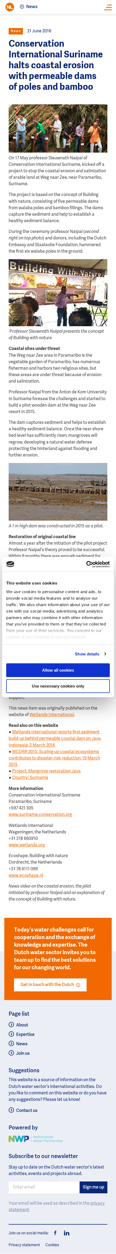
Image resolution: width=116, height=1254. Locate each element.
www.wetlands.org (27, 845)
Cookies (52, 1245)
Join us (23, 1054)
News (31, 7)
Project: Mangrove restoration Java (46, 771)
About (22, 1025)
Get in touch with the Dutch (47, 985)
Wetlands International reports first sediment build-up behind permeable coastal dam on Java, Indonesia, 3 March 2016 (55, 738)
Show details (87, 654)
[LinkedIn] (65, 1233)
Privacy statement (24, 1245)
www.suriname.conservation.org (40, 815)
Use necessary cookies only (58, 686)
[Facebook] (55, 1233)
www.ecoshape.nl (26, 876)
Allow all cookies (58, 670)
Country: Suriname (30, 778)
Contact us (26, 1111)
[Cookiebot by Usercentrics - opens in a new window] (86, 564)
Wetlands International (51, 715)
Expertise (25, 1035)
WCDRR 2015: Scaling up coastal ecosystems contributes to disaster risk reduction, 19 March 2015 (54, 758)
